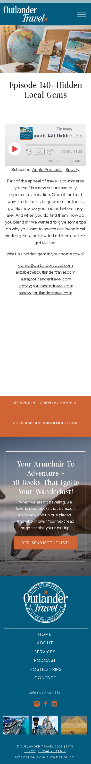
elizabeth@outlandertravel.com (45, 272)
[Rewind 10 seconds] (29, 152)
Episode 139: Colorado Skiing (47, 423)
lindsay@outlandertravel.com (45, 286)
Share (76, 161)
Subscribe (55, 161)
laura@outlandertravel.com (45, 279)
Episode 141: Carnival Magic (43, 402)
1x (39, 152)
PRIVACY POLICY (52, 751)
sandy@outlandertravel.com (45, 293)
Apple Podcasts (47, 169)
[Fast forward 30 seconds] (50, 152)
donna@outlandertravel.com (45, 265)
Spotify (72, 169)
